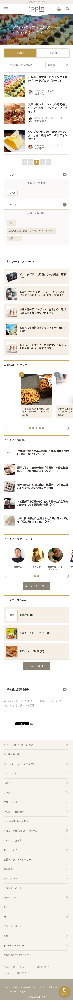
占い (6, 907)
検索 (67, 8)
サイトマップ (10, 992)
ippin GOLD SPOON (14, 945)
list (31, 723)
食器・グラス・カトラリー (17, 859)
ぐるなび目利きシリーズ (32, 987)
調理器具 (8, 869)
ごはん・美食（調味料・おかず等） (22, 831)
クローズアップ (11, 897)
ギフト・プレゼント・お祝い (18, 745)
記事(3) (20, 53)
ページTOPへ (36, 714)
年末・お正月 (10, 802)
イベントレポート (13, 888)
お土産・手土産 (11, 754)
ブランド (12, 204)
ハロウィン (9, 783)
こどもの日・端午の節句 (16, 821)
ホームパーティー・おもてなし (19, 764)
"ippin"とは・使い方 (14, 973)
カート (59, 8)
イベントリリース (13, 926)
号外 (6, 936)
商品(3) (53, 53)
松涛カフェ (14, 238)
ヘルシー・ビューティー (16, 773)
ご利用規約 (51, 987)
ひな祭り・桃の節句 (14, 811)
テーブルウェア (11, 878)
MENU (5, 8)
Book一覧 (41, 967)
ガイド (7, 917)
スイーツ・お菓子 (13, 840)
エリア (11, 174)
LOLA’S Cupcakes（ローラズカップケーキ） (31, 230)
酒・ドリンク (10, 850)
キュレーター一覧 (13, 967)
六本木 (12, 193)
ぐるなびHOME (11, 987)
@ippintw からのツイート (17, 954)
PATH (11, 223)
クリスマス (9, 792)
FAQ (21, 992)
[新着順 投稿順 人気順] (57, 65)
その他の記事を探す (18, 689)
